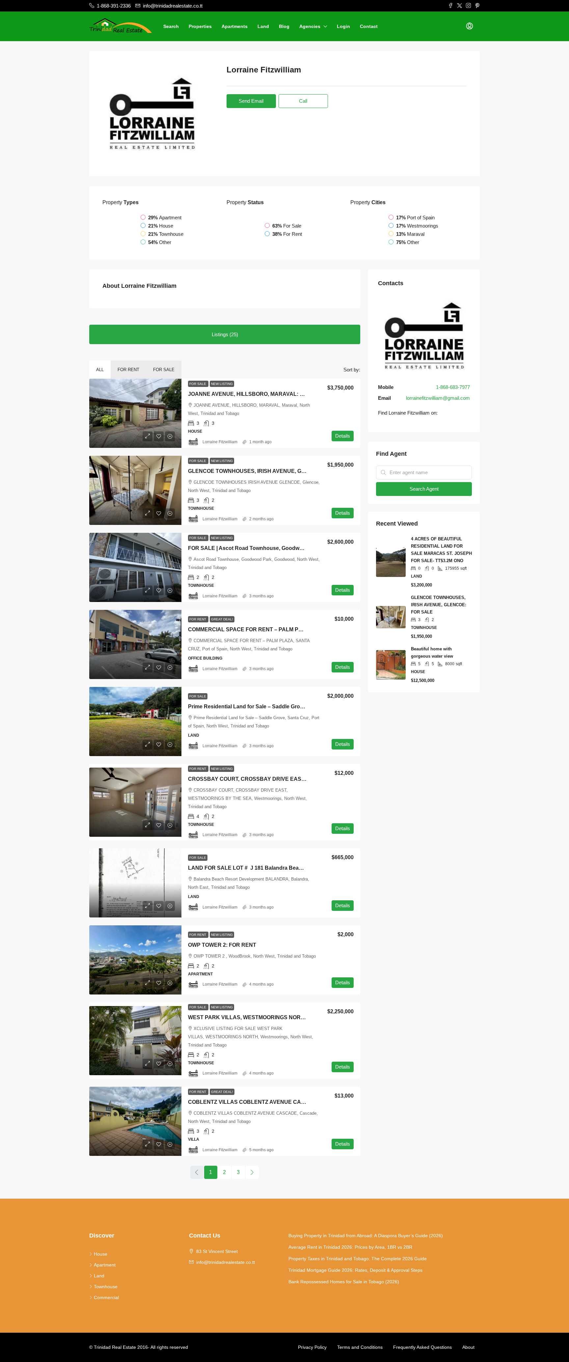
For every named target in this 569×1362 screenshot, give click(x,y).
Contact (369, 26)
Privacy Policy (312, 1347)
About (468, 1347)
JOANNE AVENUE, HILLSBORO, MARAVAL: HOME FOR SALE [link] (266, 394)
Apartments (235, 26)
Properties (200, 26)
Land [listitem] (99, 1275)
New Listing (222, 384)
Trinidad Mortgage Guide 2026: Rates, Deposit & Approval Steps (355, 1270)
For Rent (128, 369)
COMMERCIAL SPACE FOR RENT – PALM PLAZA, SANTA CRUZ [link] (269, 629)
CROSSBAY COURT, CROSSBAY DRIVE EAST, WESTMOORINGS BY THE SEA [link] (286, 779)
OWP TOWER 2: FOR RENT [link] (222, 945)
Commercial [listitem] (106, 1297)
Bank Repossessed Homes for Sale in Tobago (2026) (343, 1281)
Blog (284, 26)
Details (342, 436)
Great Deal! (222, 619)
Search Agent (424, 489)
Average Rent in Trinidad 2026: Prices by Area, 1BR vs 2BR (350, 1247)
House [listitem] (100, 1254)
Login (343, 26)
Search (171, 26)
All (100, 369)
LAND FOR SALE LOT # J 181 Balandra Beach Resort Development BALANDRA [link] (289, 868)
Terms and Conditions (360, 1347)
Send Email (251, 101)
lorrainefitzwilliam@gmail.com (438, 398)
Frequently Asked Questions (422, 1347)
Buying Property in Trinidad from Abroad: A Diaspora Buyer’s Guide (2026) (365, 1235)
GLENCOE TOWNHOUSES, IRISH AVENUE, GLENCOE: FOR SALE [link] (271, 471)
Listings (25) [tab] (225, 334)
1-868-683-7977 (453, 387)
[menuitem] (469, 26)
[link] (135, 413)
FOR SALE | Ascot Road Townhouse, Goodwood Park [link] (255, 548)
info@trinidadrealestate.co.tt (225, 1262)
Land (263, 26)
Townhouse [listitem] (106, 1286)
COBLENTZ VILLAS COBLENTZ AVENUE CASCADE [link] (254, 1102)
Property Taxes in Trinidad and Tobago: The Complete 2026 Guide (357, 1258)
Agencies (309, 26)
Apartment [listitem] (105, 1264)
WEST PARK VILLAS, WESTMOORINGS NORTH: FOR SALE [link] (263, 1017)
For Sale (164, 369)
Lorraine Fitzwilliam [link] (220, 442)
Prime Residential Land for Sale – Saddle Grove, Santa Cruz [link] (262, 706)
